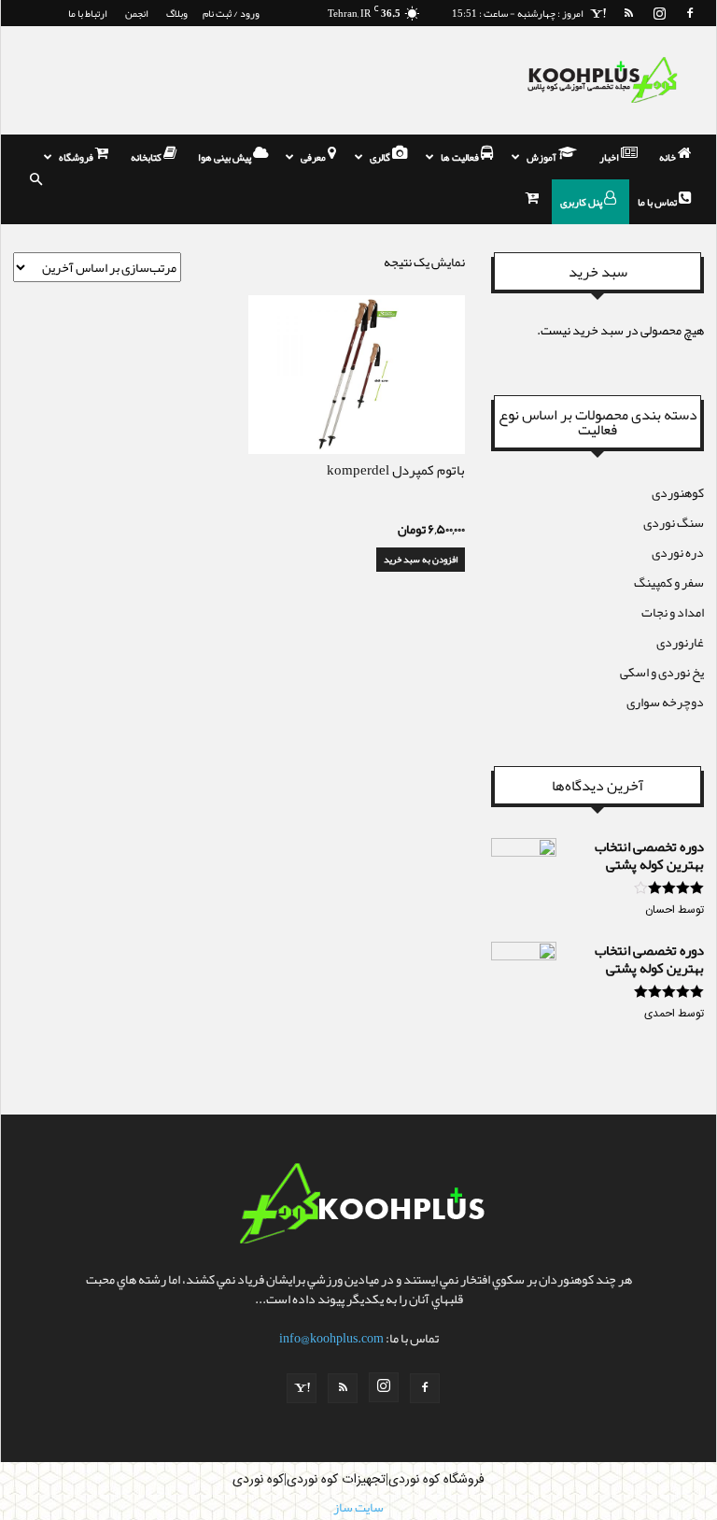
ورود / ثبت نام (231, 13)
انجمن (136, 13)
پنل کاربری (582, 202)
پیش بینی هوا (225, 157)
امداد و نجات (672, 612)
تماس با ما (658, 202)
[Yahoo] (597, 13)
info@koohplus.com (331, 1338)
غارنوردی (680, 642)
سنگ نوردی (673, 522)
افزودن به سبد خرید (420, 559)
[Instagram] (659, 13)
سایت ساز (358, 1507)
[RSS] (628, 13)
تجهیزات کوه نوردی (336, 1480)
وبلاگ (177, 13)
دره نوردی (678, 552)
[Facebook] (690, 13)
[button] (35, 179)
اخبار (610, 157)
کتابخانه (147, 157)
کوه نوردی (258, 1480)
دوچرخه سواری (665, 702)
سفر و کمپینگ (669, 582)
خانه (668, 157)
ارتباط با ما (87, 13)
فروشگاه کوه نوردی (436, 1480)
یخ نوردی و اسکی (662, 672)
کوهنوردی (678, 492)
